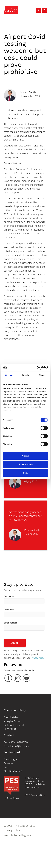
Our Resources (13, 771)
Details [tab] (25, 375)
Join (6, 767)
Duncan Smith (27, 92)
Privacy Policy (38, 657)
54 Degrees (24, 835)
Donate (8, 763)
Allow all (25, 456)
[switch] (44, 428)
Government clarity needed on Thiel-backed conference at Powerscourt (25, 516)
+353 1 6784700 (18, 742)
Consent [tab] (9, 375)
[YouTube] (26, 678)
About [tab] (42, 375)
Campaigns (10, 759)
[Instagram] (17, 678)
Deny (25, 473)
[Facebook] (8, 678)
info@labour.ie (21, 746)
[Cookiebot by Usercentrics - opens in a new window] (36, 368)
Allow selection (26, 464)
